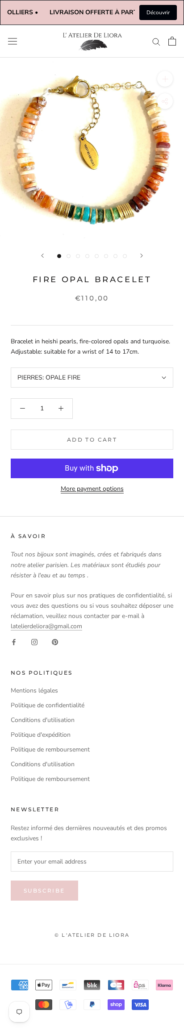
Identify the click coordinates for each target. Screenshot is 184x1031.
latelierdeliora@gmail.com (46, 626)
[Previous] (42, 256)
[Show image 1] (59, 256)
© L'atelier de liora (92, 935)
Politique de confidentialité (47, 705)
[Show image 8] (125, 256)
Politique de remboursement (50, 749)
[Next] (141, 256)
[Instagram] (34, 641)
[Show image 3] (78, 256)
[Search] (156, 41)
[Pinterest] (55, 641)
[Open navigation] (12, 41)
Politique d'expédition (41, 734)
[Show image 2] (69, 256)
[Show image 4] (87, 256)
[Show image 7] (115, 256)
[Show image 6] (106, 256)
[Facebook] (14, 641)
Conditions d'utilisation (43, 720)
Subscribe (44, 890)
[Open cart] (172, 41)
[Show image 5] (97, 256)
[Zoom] (165, 78)
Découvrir (158, 12)
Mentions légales (34, 690)
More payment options (92, 488)
